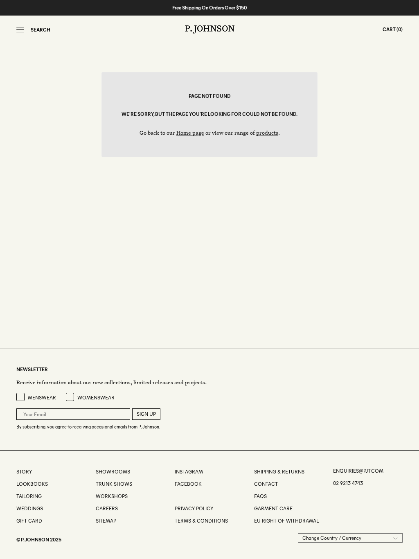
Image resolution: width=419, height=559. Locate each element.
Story (24, 472)
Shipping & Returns (279, 472)
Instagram (189, 472)
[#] (175, 496)
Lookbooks (32, 484)
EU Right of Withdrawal (286, 521)
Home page (190, 132)
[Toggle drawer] (20, 29)
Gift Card (29, 521)
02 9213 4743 (348, 483)
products (267, 132)
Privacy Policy (194, 508)
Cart (389, 29)
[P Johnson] (209, 29)
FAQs (260, 496)
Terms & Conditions (201, 521)
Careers (107, 508)
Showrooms (113, 472)
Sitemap (106, 521)
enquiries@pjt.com (358, 471)
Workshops (112, 496)
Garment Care (273, 508)
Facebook (188, 484)
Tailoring (29, 496)
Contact (266, 484)
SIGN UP (146, 414)
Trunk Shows (114, 484)
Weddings (29, 508)
